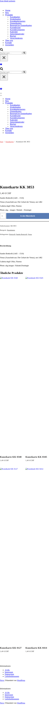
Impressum (9, 672)
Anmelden (9, 45)
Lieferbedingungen (12, 676)
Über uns (9, 40)
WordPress (21, 680)
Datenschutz (9, 674)
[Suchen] (1, 50)
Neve (2, 680)
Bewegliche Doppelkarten (21, 26)
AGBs (7, 670)
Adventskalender (17, 34)
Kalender (14, 32)
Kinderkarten (15, 19)
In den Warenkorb (27, 216)
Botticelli (12, 234)
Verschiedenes (16, 38)
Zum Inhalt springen (7, 1)
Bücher (13, 36)
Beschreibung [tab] (5, 246)
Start (1, 142)
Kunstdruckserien (17, 30)
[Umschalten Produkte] (41, 103)
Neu (7, 13)
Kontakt (8, 43)
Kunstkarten (15, 17)
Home (7, 10)
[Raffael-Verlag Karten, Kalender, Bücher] (24, 6)
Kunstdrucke (15, 28)
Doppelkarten (15, 23)
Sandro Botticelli (21, 234)
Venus (30, 234)
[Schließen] (4, 57)
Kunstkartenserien (17, 21)
